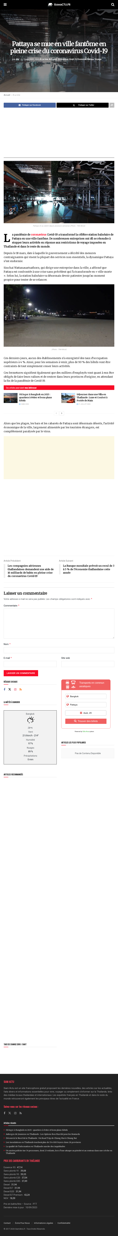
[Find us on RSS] (21, 689)
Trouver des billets (88, 721)
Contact (7, 1223)
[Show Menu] (5, 4)
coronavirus (38, 234)
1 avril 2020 (29, 59)
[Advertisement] (59, 132)
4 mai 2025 (24, 404)
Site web (65, 658)
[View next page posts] (61, 413)
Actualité (53, 59)
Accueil (7, 95)
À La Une (44, 59)
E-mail (8, 657)
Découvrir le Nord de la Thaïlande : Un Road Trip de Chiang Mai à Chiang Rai (41, 1138)
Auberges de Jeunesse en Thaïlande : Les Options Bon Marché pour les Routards (43, 1134)
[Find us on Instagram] (15, 689)
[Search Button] (112, 4)
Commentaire (12, 605)
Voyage (98, 59)
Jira (17, 59)
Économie (81, 59)
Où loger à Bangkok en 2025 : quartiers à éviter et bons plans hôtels (35, 397)
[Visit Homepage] (59, 5)
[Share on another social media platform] (111, 105)
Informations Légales (43, 1223)
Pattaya (90, 59)
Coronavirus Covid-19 (67, 59)
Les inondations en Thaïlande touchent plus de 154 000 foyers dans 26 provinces (43, 1142)
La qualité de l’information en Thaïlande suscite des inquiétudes (35, 1146)
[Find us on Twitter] (9, 689)
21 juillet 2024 (84, 404)
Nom (7, 644)
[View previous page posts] (56, 413)
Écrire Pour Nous (22, 1223)
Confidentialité (63, 1223)
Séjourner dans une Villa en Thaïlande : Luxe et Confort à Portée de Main (92, 397)
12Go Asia (85, 731)
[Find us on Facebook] (4, 689)
